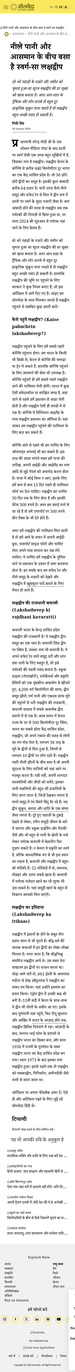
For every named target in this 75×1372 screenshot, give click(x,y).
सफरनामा (18, 34)
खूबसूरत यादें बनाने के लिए (45, 584)
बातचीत (9, 1278)
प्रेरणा (56, 1282)
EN (51, 7)
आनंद (8, 1264)
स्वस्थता (9, 1269)
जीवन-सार (59, 1287)
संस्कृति (9, 1273)
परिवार (56, 1278)
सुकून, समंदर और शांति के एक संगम (43, 809)
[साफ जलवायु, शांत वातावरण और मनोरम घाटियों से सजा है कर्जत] (16, 1228)
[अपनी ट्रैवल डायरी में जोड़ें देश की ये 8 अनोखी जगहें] (20, 1197)
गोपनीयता (46, 1356)
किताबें (8, 1282)
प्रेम (54, 1269)
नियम (63, 1356)
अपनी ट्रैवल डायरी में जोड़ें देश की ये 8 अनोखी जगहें (38, 1203)
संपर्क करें (28, 1356)
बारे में (12, 1356)
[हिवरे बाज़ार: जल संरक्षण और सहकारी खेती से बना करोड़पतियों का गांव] (19, 1166)
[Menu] (5, 5)
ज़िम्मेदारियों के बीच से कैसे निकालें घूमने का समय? (38, 1218)
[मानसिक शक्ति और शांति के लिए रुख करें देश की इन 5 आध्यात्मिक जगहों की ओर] (15, 1151)
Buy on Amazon (17, 1300)
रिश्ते (55, 1273)
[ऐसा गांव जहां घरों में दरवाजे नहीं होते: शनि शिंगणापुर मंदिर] (19, 1182)
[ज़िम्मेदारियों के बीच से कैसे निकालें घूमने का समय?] (19, 1213)
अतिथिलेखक (12, 1291)
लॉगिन (45, 1130)
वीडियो (8, 1296)
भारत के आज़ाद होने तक (49, 1021)
